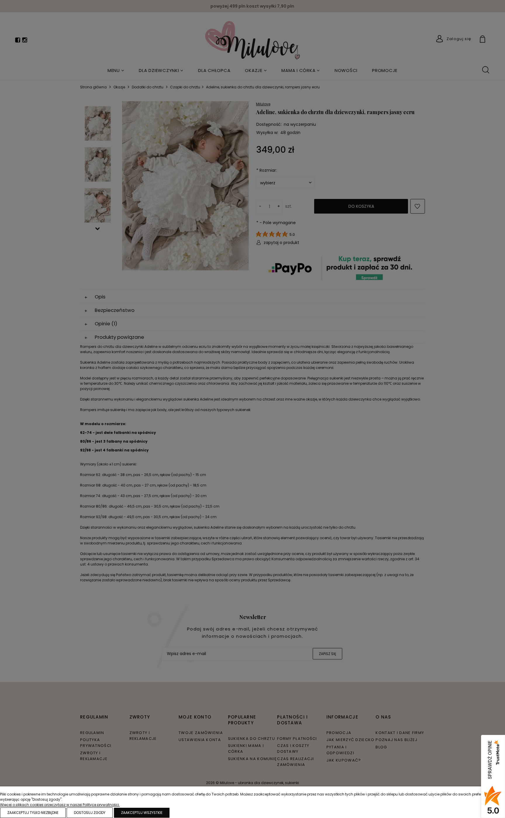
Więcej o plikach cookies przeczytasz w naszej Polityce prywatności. (60, 804)
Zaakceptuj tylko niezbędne (32, 812)
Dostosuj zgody (90, 812)
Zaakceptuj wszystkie (141, 812)
